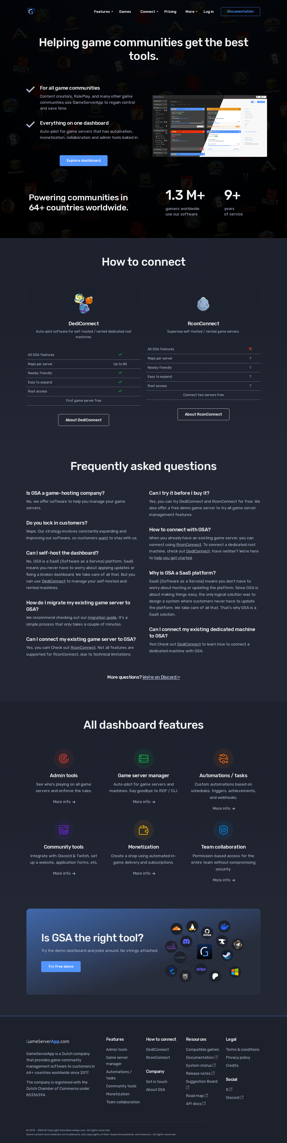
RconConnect (83, 647)
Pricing (170, 11)
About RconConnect (203, 414)
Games (125, 11)
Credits (232, 1065)
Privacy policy (238, 1057)
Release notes (198, 1073)
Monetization (117, 1094)
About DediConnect (84, 420)
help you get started (173, 557)
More (190, 11)
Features (102, 11)
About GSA (155, 1089)
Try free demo (61, 966)
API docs (194, 1103)
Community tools (121, 1086)
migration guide (102, 617)
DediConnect (54, 581)
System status (199, 1065)
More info (62, 801)
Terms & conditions (242, 1049)
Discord (233, 1097)
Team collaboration (123, 1102)
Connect (147, 11)
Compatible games (202, 1049)
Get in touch (156, 1081)
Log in (209, 11)
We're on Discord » (161, 677)
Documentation (240, 11)
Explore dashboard (84, 160)
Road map (195, 1095)
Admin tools (116, 1049)
